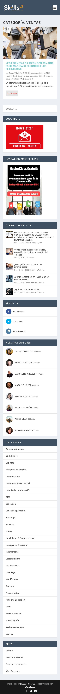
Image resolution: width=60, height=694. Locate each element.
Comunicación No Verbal (18, 483)
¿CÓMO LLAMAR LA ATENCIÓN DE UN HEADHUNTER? (32, 278)
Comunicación (13, 476)
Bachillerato (12, 455)
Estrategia (11, 517)
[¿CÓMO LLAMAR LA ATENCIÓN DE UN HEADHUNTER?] (9, 278)
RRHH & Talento (38, 270)
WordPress (30, 687)
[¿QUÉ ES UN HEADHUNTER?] (9, 291)
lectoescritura (13, 565)
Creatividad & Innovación (18, 490)
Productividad (12, 593)
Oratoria (10, 586)
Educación (11, 504)
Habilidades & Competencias (17, 76)
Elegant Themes (27, 684)
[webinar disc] (24, 214)
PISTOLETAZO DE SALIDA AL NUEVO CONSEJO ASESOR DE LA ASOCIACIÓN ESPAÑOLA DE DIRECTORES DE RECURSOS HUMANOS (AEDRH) (33, 236)
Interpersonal (12, 551)
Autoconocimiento (38, 73)
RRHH (41, 76)
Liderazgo (34, 76)
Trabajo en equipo (15, 627)
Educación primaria (15, 510)
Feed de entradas (14, 657)
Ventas (15, 79)
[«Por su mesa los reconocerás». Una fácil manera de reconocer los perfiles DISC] (30, 43)
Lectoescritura (13, 558)
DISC (48, 73)
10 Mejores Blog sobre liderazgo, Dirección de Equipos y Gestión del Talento (31, 252)
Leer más (12, 93)
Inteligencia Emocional (17, 545)
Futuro (9, 531)
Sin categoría (37, 242)
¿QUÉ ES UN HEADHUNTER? (27, 289)
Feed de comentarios (16, 664)
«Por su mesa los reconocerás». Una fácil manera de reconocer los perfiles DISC (30, 66)
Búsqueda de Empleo (16, 469)
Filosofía (10, 524)
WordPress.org (13, 671)
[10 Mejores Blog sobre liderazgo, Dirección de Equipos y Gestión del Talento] (9, 251)
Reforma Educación (15, 599)
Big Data (10, 462)
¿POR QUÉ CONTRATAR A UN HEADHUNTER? (28, 265)
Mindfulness (12, 579)
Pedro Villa (13, 73)
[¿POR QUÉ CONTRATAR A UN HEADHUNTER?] (9, 266)
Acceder (9, 650)
